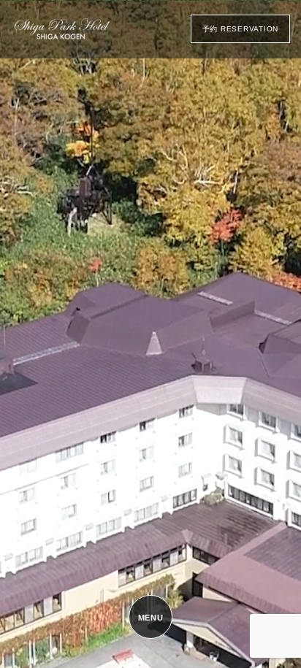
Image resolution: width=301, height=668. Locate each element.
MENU (151, 617)
